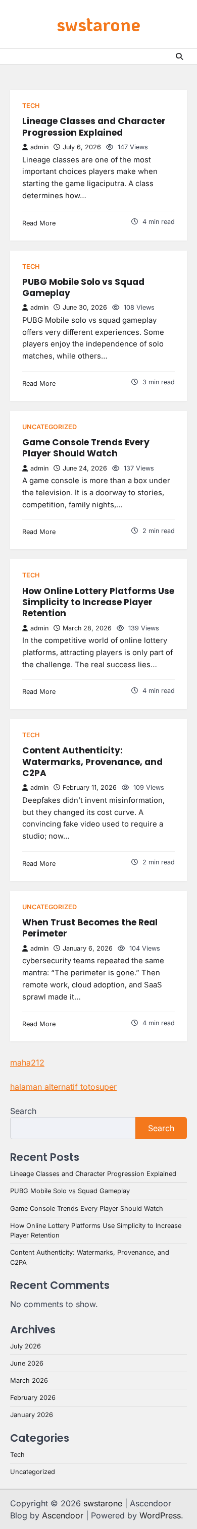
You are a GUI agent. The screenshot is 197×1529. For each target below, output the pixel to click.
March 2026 (29, 1380)
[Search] (179, 56)
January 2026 (31, 1415)
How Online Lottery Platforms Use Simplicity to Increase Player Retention (98, 602)
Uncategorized (49, 427)
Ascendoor (62, 1515)
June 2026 (26, 1363)
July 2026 (25, 1346)
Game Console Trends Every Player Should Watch (86, 447)
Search (23, 1111)
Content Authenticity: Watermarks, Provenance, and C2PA (92, 761)
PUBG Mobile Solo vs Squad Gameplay (83, 287)
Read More (39, 223)
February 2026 (33, 1397)
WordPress (160, 1515)
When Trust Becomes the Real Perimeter (90, 927)
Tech (30, 105)
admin (39, 147)
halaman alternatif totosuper (63, 1087)
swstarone (98, 24)
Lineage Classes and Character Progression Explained (94, 126)
